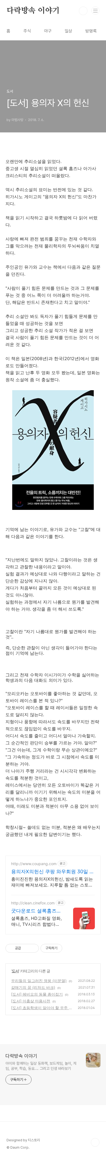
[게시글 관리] (32, 948)
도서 (15, 971)
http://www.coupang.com (34, 863)
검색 (83, 11)
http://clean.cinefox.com (33, 903)
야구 (48, 31)
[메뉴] (95, 10)
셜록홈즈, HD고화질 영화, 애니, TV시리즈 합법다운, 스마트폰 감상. (36, 921)
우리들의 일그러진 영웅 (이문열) (39, 980)
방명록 (91, 31)
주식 (27, 31)
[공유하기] (26, 948)
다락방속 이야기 (33, 11)
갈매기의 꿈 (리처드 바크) (33, 987)
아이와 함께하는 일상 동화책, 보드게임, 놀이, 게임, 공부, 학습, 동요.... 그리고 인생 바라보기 (40, 1066)
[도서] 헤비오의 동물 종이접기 (37, 994)
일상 (68, 31)
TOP (95, 1142)
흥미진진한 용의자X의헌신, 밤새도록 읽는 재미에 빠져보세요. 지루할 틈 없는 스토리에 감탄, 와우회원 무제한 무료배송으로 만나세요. (52, 882)
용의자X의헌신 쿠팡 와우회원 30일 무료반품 (52, 872)
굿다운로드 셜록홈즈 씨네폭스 (34, 911)
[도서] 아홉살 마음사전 (30, 1001)
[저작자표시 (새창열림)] (64, 948)
